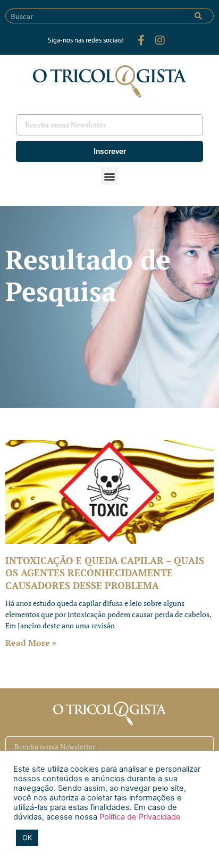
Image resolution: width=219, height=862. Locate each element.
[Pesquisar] (198, 16)
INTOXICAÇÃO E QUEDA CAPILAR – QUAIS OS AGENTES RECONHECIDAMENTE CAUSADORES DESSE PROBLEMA (104, 573)
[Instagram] (160, 40)
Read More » (30, 642)
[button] (110, 176)
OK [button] (27, 837)
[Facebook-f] (140, 40)
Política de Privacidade (139, 817)
